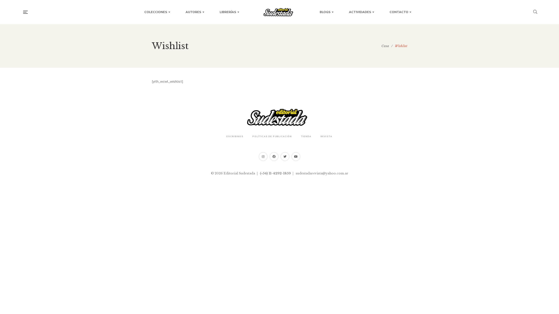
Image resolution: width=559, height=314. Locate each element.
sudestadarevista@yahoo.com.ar (322, 173)
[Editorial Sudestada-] (279, 12)
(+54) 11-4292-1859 (275, 173)
